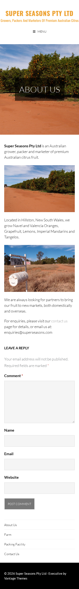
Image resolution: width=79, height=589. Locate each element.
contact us (59, 321)
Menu (41, 31)
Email (8, 453)
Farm (7, 534)
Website (11, 477)
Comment (13, 375)
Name (9, 430)
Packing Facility (14, 544)
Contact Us (11, 554)
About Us (10, 525)
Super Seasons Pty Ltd (39, 13)
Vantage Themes (15, 578)
